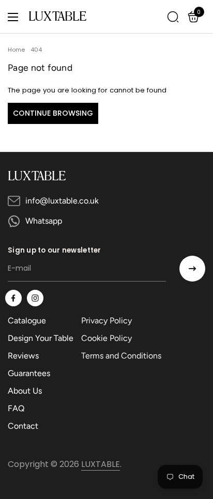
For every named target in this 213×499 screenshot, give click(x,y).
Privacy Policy (106, 320)
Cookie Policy (106, 338)
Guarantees (29, 373)
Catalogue (27, 320)
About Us (25, 391)
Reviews (23, 356)
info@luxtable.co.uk (62, 201)
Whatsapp (43, 221)
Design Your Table (40, 338)
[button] (195, 16)
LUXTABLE (57, 16)
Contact (23, 426)
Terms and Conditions (121, 356)
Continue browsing (53, 113)
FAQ (16, 408)
